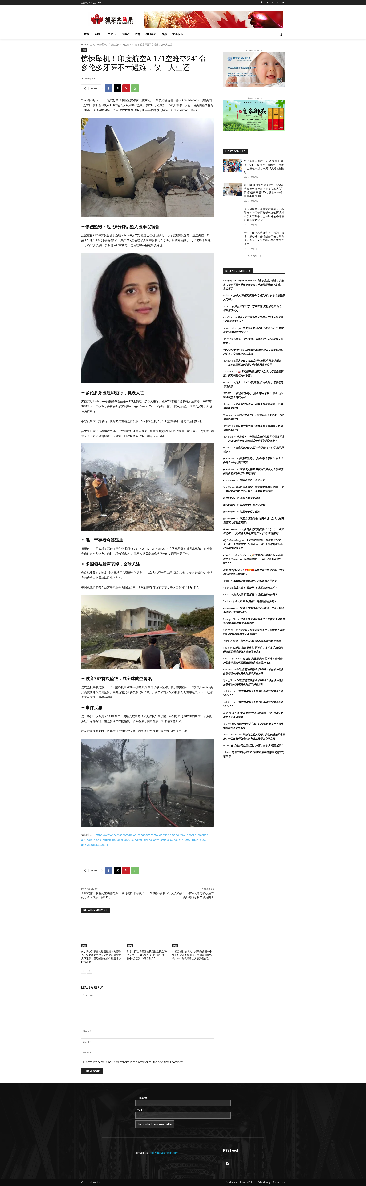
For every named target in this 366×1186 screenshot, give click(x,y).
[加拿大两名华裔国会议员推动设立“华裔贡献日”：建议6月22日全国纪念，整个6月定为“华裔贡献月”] (148, 932)
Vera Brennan (231, 349)
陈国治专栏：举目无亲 (252, 480)
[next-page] (89, 971)
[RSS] (227, 1163)
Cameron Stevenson (234, 555)
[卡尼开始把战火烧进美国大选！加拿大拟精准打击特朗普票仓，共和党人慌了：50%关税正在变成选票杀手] (232, 237)
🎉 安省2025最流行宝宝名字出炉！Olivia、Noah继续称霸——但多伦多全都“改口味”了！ (253, 559)
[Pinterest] (126, 88)
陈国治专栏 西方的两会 (252, 504)
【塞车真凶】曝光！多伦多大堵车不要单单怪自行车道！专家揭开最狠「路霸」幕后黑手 (253, 284)
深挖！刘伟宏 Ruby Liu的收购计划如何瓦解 (257, 640)
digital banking (232, 540)
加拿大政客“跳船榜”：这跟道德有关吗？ (255, 580)
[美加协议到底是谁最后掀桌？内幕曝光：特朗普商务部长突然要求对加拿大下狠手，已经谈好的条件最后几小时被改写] (102, 932)
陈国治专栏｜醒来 (250, 511)
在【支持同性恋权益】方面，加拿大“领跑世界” (256, 745)
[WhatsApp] (135, 88)
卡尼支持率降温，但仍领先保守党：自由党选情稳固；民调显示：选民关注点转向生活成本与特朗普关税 (253, 544)
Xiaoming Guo (231, 570)
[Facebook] (261, 3)
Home (84, 44)
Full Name (141, 1097)
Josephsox (229, 480)
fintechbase (230, 529)
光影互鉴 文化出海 (250, 498)
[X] (272, 3)
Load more (253, 255)
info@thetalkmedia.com (163, 1153)
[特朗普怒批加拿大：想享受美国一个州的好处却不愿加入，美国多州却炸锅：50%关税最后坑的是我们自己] (193, 932)
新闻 (92, 44)
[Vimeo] (277, 3)
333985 (227, 393)
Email (138, 1109)
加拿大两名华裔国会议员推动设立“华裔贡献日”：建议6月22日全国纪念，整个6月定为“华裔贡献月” (147, 955)
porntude (228, 458)
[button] (280, 34)
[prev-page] (83, 971)
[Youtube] (282, 3)
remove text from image (237, 280)
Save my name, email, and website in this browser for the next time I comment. (135, 1061)
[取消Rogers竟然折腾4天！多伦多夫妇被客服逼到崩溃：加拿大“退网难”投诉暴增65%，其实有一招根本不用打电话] (232, 189)
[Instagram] (267, 3)
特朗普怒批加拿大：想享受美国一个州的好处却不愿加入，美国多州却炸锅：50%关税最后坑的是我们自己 (192, 955)
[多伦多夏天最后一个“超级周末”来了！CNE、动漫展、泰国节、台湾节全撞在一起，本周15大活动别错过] (232, 165)
